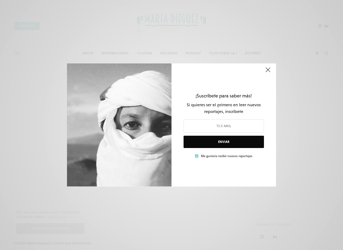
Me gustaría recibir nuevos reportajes (226, 156)
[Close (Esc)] (268, 72)
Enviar (223, 142)
